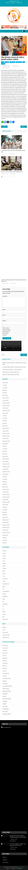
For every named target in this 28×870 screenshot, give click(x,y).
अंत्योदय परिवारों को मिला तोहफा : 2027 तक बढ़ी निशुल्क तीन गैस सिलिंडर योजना (5, 126)
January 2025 (5, 431)
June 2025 (5, 418)
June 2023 (5, 479)
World (4, 586)
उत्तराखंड (4, 594)
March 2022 (5, 517)
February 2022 (6, 519)
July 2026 (5, 385)
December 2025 (6, 403)
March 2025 (5, 425)
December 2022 (6, 494)
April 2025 (5, 423)
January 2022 (5, 522)
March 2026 (5, 395)
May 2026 (5, 390)
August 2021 (5, 535)
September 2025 (6, 410)
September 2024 (6, 441)
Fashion (4, 558)
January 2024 (5, 461)
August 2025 (5, 413)
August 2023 (5, 474)
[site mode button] (23, 31)
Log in (4, 629)
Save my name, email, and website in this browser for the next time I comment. (6, 331)
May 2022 (5, 512)
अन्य (3, 588)
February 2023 (6, 489)
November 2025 (6, 405)
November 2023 (6, 466)
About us (7, 2)
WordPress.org (6, 637)
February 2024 (6, 458)
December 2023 (6, 464)
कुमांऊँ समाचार (5, 596)
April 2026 (5, 392)
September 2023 (6, 471)
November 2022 (6, 497)
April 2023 (5, 484)
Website (4, 320)
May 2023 (5, 481)
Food (4, 560)
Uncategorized (6, 583)
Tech (4, 576)
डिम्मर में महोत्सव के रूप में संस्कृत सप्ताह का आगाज (11, 372)
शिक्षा (3, 616)
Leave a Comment (5, 67)
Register (4, 627)
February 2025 (6, 428)
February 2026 (6, 397)
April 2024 (5, 453)
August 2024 (5, 443)
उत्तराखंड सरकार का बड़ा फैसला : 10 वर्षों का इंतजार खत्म (12, 369)
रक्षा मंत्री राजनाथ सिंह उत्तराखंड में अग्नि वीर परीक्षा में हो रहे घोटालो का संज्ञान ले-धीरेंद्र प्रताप (13, 280)
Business (4, 550)
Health (4, 566)
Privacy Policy (19, 2)
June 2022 (5, 509)
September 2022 (6, 502)
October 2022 (5, 499)
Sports (4, 573)
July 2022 (5, 507)
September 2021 (6, 532)
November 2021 (6, 527)
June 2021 (5, 540)
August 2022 (5, 504)
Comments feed (6, 635)
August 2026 (5, 382)
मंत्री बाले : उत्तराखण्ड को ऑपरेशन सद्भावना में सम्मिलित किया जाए (11, 171)
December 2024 (6, 433)
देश (3, 606)
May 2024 (5, 451)
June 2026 (5, 387)
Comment (4, 296)
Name (4, 309)
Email (4, 315)
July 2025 (5, 415)
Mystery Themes (21, 867)
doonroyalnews (15, 65)
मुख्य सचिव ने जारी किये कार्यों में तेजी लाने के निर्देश (11, 374)
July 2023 (5, 476)
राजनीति (3, 63)
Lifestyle (4, 568)
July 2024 (5, 446)
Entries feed (5, 632)
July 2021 (5, 537)
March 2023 (5, 486)
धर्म (3, 609)
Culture (4, 555)
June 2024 (5, 448)
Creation (4, 553)
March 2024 (5, 456)
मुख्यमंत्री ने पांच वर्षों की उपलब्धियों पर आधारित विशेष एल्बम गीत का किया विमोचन (14, 363)
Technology (5, 578)
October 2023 (5, 469)
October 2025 (5, 408)
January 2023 (5, 492)
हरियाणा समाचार (5, 619)
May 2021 (5, 542)
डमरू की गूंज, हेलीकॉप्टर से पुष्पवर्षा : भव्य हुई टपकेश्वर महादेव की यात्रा (14, 367)
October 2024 (5, 438)
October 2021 (5, 530)
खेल (3, 601)
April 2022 (5, 514)
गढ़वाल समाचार (5, 604)
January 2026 (5, 400)
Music (4, 571)
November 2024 (6, 436)
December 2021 (6, 525)
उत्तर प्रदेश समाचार (6, 591)
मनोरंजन (4, 611)
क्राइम (4, 599)
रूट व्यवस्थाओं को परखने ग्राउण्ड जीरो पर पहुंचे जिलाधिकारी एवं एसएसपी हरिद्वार (13, 151)
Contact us (13, 2)
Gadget (4, 563)
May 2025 (5, 420)
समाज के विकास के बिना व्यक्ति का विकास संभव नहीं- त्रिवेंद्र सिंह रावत (24, 126)
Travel (4, 581)
